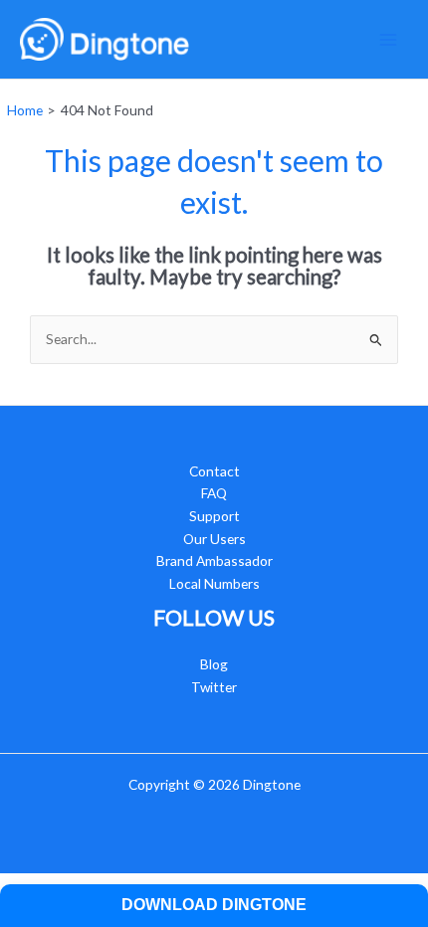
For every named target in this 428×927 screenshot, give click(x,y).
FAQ (214, 492)
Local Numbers (214, 583)
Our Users (214, 538)
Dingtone (272, 784)
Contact (214, 471)
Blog (214, 663)
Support (214, 515)
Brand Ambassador (214, 560)
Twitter (214, 686)
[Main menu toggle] (388, 39)
